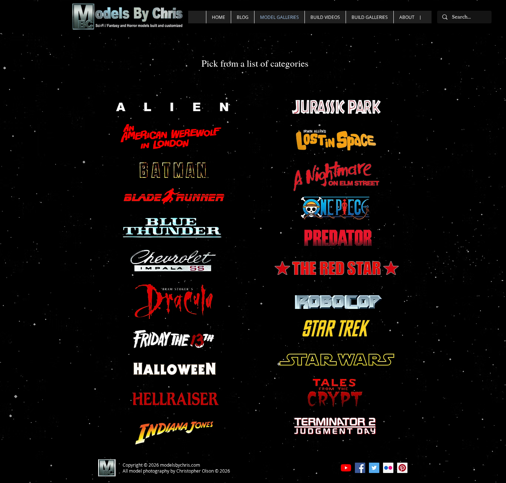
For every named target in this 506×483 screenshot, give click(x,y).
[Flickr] (388, 468)
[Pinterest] (402, 468)
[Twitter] (374, 468)
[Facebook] (360, 468)
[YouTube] (346, 468)
